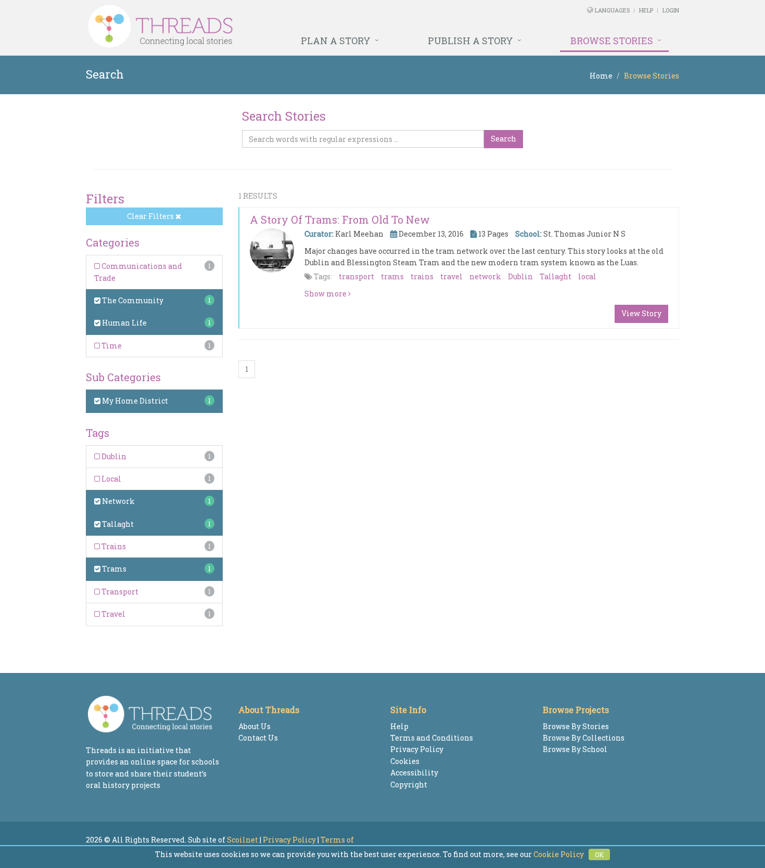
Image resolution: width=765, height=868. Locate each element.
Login (670, 10)
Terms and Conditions (431, 738)
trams (392, 276)
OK (599, 854)
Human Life (123, 323)
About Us (254, 726)
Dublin (113, 456)
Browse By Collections (583, 738)
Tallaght (117, 524)
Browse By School (575, 749)
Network (117, 501)
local (587, 276)
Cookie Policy (558, 854)
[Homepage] (269, 26)
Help (646, 10)
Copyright (408, 784)
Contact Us (258, 738)
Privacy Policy (416, 749)
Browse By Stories (576, 726)
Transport (119, 592)
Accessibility (414, 773)
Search (503, 139)
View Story (641, 313)
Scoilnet (242, 840)
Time (111, 346)
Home (601, 76)
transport (356, 276)
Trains (113, 546)
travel (451, 276)
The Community (131, 300)
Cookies (404, 761)
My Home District (134, 401)
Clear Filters (151, 216)
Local (110, 479)
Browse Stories (611, 40)
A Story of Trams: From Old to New (340, 219)
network (485, 276)
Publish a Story (470, 40)
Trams (113, 569)
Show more (326, 294)
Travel (112, 614)
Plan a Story (336, 40)
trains (422, 276)
